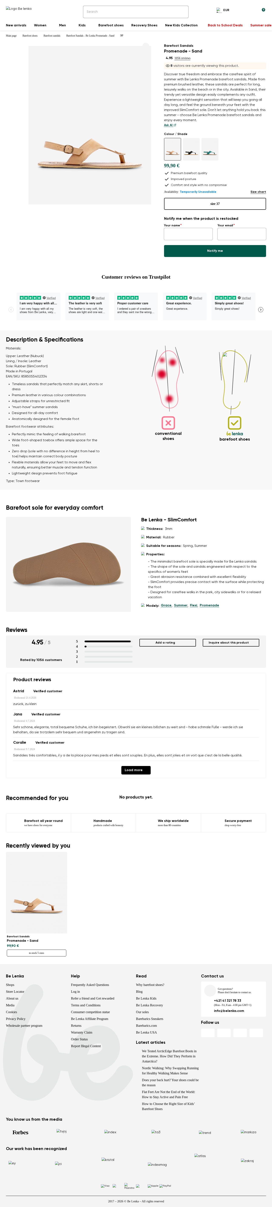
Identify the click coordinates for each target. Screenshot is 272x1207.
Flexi (193, 605)
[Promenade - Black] (191, 149)
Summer (180, 605)
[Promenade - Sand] (172, 149)
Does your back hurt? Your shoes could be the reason (170, 1082)
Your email (225, 225)
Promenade (209, 605)
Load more (134, 770)
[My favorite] (241, 10)
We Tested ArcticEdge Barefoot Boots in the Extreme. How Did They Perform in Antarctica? (169, 1056)
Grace (166, 605)
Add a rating (165, 642)
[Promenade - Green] (209, 149)
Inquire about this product (229, 642)
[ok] (182, 11)
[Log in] (251, 10)
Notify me (215, 251)
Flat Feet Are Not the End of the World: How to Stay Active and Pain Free (168, 1094)
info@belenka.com (229, 1011)
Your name (172, 225)
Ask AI (168, 125)
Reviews (16, 630)
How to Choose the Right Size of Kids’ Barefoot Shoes (168, 1106)
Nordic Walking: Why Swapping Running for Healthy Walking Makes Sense (170, 1070)
